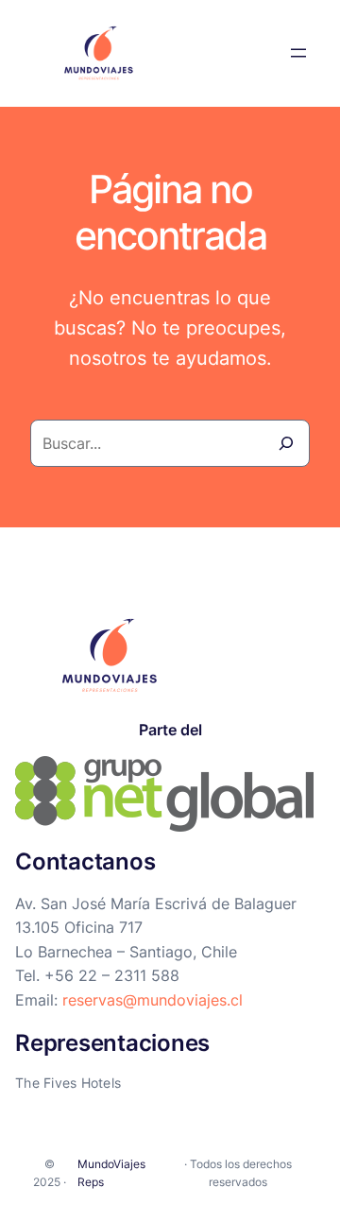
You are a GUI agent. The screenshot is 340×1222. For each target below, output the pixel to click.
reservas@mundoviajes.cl (152, 999)
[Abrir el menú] (298, 53)
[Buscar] (286, 443)
